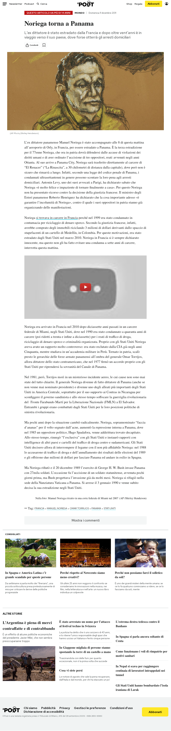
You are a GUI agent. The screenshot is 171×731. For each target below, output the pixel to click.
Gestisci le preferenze (90, 708)
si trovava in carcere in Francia (57, 217)
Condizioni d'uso (121, 708)
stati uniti (110, 508)
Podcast (29, 3)
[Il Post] (85, 4)
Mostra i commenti (86, 520)
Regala (138, 3)
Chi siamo (30, 708)
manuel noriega (57, 508)
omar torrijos (79, 508)
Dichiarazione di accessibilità (44, 712)
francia (39, 508)
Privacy (64, 708)
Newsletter (15, 3)
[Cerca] (38, 4)
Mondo (79, 12)
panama (96, 508)
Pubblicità (48, 708)
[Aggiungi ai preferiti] (44, 45)
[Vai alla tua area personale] (166, 4)
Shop (129, 3)
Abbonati (153, 4)
